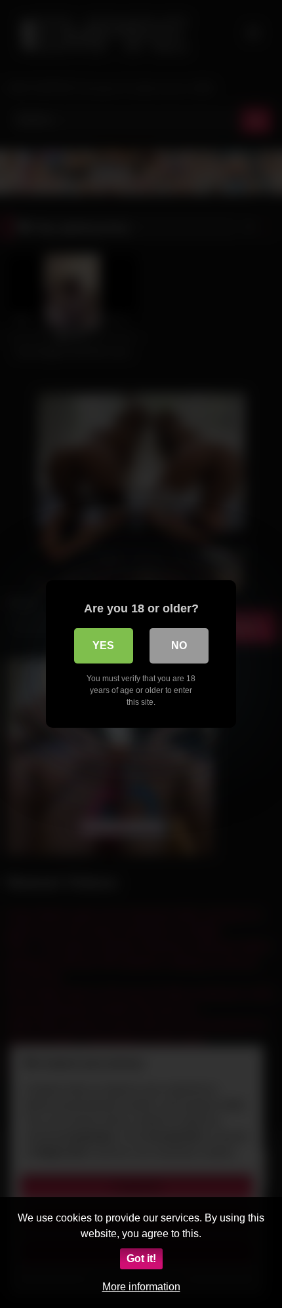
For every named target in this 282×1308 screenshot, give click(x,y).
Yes (103, 645)
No (179, 645)
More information (141, 1286)
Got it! (141, 1258)
